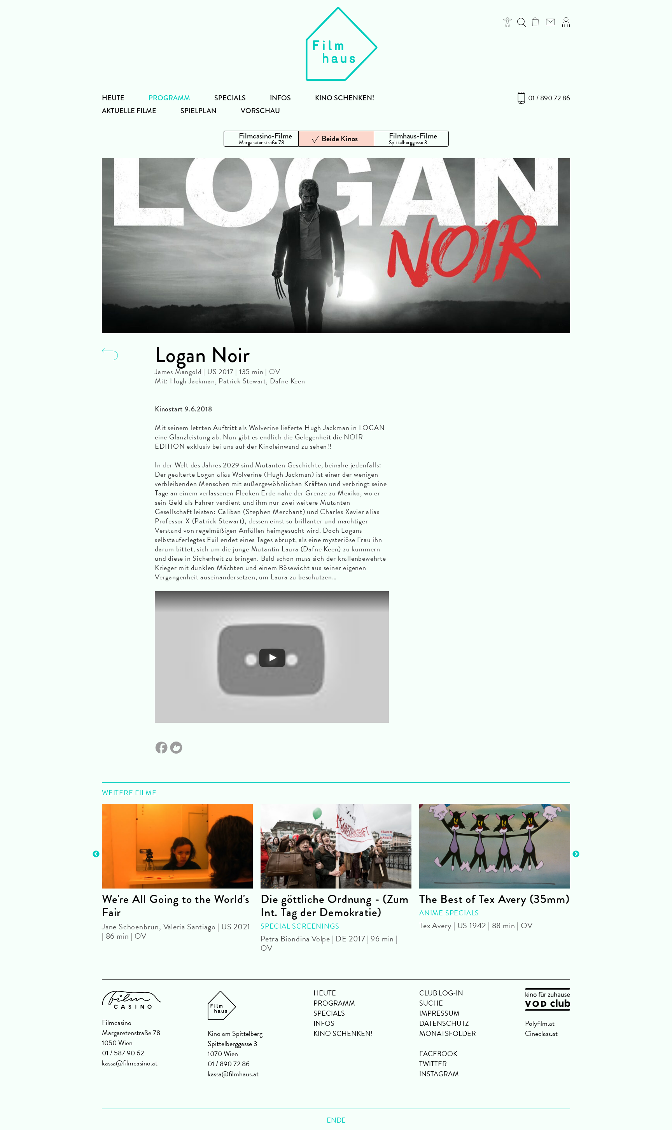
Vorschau (260, 111)
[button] (508, 22)
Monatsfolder (447, 1033)
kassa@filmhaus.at (233, 1074)
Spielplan (198, 111)
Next (576, 854)
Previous (96, 854)
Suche (431, 1003)
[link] (535, 21)
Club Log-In (441, 993)
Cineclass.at (541, 1033)
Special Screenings (300, 926)
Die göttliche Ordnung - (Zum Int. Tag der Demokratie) (334, 905)
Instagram (439, 1074)
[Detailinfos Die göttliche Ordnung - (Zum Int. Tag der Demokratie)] (336, 846)
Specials (230, 98)
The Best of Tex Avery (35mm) (494, 899)
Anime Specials (449, 913)
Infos (280, 98)
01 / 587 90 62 (123, 1053)
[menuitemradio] (261, 139)
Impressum (439, 1013)
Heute (113, 98)
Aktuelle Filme (129, 111)
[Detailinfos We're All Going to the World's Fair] (177, 846)
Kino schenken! (344, 98)
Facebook (438, 1053)
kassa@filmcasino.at (130, 1063)
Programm (169, 98)
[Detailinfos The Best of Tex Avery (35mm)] (494, 846)
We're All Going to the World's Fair (176, 905)
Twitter (433, 1063)
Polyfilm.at (540, 1023)
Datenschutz (444, 1023)
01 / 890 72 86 (549, 98)
